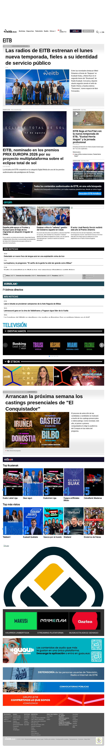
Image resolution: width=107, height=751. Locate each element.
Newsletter (75, 714)
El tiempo (62, 715)
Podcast (15, 728)
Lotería (61, 721)
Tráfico (61, 716)
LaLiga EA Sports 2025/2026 (38, 717)
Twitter (74, 718)
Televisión (39, 31)
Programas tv (7, 717)
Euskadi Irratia (16, 716)
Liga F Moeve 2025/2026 (37, 719)
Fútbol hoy (33, 716)
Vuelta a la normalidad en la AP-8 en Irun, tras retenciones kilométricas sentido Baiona (39, 270)
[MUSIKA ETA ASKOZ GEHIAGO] (85, 620)
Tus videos (89, 278)
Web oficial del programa (14, 450)
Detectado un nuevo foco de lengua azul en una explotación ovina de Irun (34, 256)
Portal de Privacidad (30, 739)
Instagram (75, 719)
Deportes (30, 31)
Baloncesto (34, 731)
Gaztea (15, 721)
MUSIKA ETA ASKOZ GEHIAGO (83, 633)
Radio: (15, 714)
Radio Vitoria (16, 719)
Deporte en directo (36, 735)
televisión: (7, 714)
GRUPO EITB (88, 31)
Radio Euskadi (16, 717)
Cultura (26, 721)
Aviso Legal (40, 739)
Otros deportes (35, 733)
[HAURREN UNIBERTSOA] (21, 620)
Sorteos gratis (64, 718)
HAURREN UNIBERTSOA (17, 633)
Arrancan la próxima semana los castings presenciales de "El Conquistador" (44, 403)
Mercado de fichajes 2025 (37, 724)
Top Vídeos (49, 716)
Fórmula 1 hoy (34, 722)
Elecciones (62, 719)
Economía (26, 717)
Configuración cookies (62, 739)
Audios (48, 719)
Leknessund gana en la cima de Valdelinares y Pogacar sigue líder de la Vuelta (36, 311)
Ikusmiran (26, 722)
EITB (7, 40)
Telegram (75, 721)
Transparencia (73, 739)
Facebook (75, 716)
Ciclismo (33, 729)
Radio (46, 31)
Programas (16, 726)
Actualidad (26, 716)
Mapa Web (87, 739)
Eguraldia (26, 724)
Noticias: (27, 714)
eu (100, 32)
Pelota (32, 728)
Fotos (48, 717)
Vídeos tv (6, 719)
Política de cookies (49, 739)
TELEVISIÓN (15, 325)
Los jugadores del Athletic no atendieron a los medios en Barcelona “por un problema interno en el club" (47, 317)
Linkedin (75, 723)
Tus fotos (89, 275)
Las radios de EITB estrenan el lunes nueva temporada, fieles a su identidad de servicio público (51, 57)
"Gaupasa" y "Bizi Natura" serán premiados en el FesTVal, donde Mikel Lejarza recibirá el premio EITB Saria (88, 175)
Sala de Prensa (64, 725)
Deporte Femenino (36, 726)
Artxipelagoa (16, 729)
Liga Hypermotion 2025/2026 (38, 721)
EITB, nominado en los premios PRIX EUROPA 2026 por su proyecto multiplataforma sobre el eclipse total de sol (33, 156)
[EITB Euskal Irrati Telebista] (10, 31)
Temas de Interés (64, 722)
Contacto (80, 739)
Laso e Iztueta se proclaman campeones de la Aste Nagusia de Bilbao (32, 304)
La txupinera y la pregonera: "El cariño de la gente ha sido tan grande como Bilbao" (38, 263)
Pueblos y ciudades (65, 723)
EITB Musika (16, 722)
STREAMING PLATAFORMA (50, 633)
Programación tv (8, 716)
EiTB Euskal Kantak (18, 724)
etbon (15, 361)
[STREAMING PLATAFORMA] (53, 620)
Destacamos (16, 331)
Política (26, 719)
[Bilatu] (97, 32)
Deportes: (34, 714)
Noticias (22, 31)
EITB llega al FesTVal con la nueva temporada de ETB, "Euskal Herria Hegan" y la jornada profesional (87, 137)
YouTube (75, 725)
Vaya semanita (7, 721)
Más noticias (11, 249)
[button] (49, 356)
